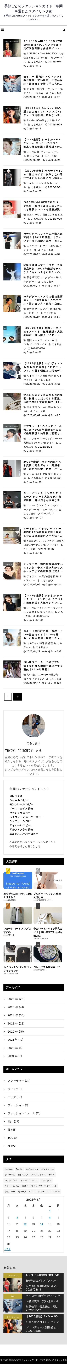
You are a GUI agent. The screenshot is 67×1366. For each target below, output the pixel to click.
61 (39, 352)
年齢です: (10, 750)
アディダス (53, 544)
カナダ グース (11, 1180)
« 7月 (7, 1249)
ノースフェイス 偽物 (21, 808)
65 (58, 383)
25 (40, 191)
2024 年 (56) (16, 1015)
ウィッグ (15, 1089)
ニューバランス (48, 509)
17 (58, 96)
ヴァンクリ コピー (20, 812)
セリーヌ (22, 1191)
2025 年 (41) (16, 1007)
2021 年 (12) (15, 1039)
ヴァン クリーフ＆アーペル (44, 1186)
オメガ (24, 1180)
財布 (13, 1138)
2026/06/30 (38, 348)
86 (58, 415)
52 (58, 316)
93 (40, 482)
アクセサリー (8, 395)
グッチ (41, 1191)
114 (59, 584)
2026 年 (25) (16, 999)
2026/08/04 (33, 159)
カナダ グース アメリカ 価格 (42, 308)
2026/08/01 (55, 187)
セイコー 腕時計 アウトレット (43, 88)
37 (58, 254)
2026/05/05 (33, 584)
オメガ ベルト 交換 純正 (40, 474)
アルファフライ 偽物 (21, 829)
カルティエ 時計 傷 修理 (40, 643)
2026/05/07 (47, 549)
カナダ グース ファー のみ (41, 246)
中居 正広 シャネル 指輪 (40, 407)
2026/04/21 (33, 651)
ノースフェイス (38, 344)
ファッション (18, 1105)
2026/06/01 (33, 415)
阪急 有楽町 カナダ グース (41, 277)
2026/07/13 (33, 285)
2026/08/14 (55, 61)
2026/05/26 (45, 446)
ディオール (10, 1174)
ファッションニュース (11, 41)
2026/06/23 (33, 383)
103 (40, 517)
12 (39, 65)
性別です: (28, 750)
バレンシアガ (53, 1191)
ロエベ (25, 1186)
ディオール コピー (20, 825)
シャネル (35, 155)
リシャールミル (12, 1186)
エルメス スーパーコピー (23, 833)
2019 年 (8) (15, 1056)
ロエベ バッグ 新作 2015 (40, 214)
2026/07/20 (33, 254)
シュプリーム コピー (21, 821)
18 (39, 128)
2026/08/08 (55, 124)
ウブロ (32, 1191)
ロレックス (15, 796)
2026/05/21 (55, 477)
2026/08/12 (33, 96)
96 (40, 450)
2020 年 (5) (15, 1048)
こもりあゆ (37, 61)
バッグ (6, 203)
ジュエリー (10, 1191)
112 (40, 552)
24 (58, 159)
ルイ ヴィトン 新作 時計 (40, 375)
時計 (5, 77)
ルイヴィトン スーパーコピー (26, 816)
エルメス (34, 1180)
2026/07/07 (33, 316)
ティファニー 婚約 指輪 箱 (41, 576)
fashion (19, 1169)
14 (41, 1224)
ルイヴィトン (32, 1169)
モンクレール (47, 1169)
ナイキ (50, 442)
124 (59, 682)
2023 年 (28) (16, 1023)
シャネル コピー (18, 800)
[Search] (64, 29)
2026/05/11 (47, 513)
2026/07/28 (55, 218)
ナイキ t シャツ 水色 (38, 183)
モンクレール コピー (21, 804)
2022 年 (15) (16, 1031)
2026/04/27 (42, 615)
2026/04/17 (33, 682)
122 (40, 619)
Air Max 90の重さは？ (39, 120)
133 (59, 651)
